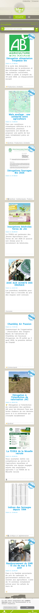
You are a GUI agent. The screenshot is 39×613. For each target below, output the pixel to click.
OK (27, 607)
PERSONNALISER (10, 607)
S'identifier (26, 1)
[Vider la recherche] (32, 28)
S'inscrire (35, 1)
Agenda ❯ (34, 24)
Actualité (19, 17)
